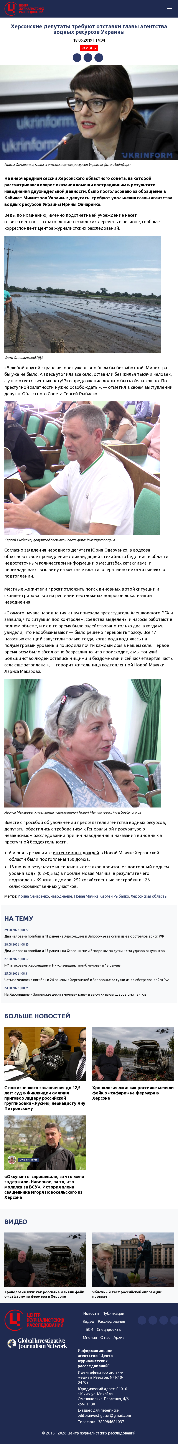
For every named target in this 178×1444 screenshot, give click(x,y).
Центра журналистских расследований (78, 228)
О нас (105, 1337)
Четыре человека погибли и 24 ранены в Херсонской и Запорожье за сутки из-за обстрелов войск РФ (86, 980)
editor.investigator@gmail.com (104, 1415)
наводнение (61, 896)
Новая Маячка (86, 896)
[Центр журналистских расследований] (25, 9)
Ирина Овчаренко (33, 896)
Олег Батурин (28, 1159)
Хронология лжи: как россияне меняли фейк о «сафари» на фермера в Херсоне (133, 1093)
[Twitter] (88, 57)
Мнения (90, 1337)
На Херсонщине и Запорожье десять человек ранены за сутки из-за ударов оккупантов (75, 994)
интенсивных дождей (76, 852)
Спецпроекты (109, 1329)
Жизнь (89, 48)
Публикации (113, 1313)
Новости (91, 1313)
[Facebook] (77, 57)
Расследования (111, 1321)
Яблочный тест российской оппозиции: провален (127, 1294)
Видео (15, 1221)
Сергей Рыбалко (114, 896)
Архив (119, 1337)
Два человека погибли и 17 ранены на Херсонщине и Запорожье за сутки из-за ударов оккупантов (84, 951)
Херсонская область (148, 896)
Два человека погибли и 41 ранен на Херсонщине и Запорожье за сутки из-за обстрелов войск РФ (84, 936)
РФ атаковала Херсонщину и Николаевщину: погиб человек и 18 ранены (62, 965)
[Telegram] (98, 57)
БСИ (89, 1329)
